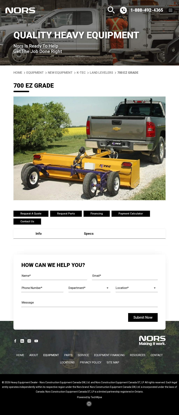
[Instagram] (29, 341)
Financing (97, 213)
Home (17, 72)
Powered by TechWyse (89, 397)
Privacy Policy (90, 362)
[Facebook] (15, 341)
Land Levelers (101, 72)
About (33, 355)
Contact (157, 355)
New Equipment (60, 72)
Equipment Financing (109, 355)
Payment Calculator (131, 213)
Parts (68, 355)
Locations (67, 362)
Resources (137, 355)
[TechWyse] (90, 405)
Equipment (35, 72)
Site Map (113, 362)
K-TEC (81, 72)
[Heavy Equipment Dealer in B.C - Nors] (20, 11)
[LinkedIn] (22, 341)
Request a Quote (30, 213)
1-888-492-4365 (146, 10)
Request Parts (66, 213)
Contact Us (27, 221)
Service (83, 355)
